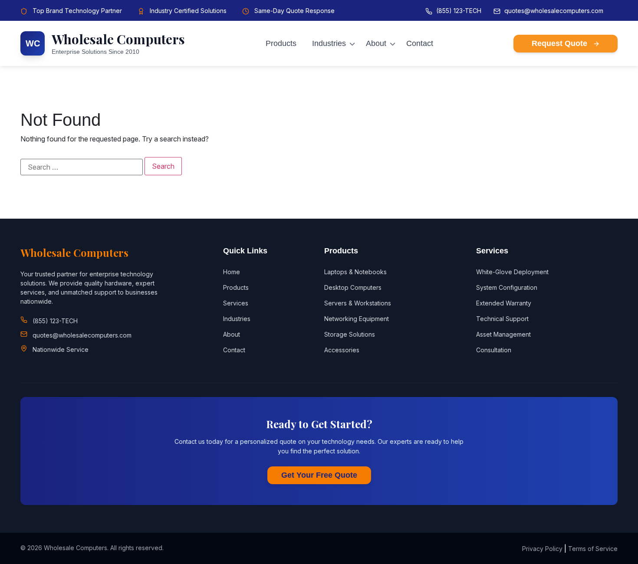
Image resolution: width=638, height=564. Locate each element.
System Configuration (506, 287)
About (376, 43)
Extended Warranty (503, 303)
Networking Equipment (356, 318)
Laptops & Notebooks (355, 271)
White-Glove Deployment (512, 271)
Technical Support (502, 318)
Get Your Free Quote (319, 475)
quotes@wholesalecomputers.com (553, 10)
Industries (329, 43)
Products (281, 43)
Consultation (493, 350)
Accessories (341, 350)
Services (235, 303)
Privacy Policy (542, 548)
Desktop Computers (352, 287)
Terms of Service (593, 548)
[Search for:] (81, 167)
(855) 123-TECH (458, 10)
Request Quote (560, 43)
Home (231, 271)
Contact (419, 43)
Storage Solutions (349, 334)
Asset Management (503, 334)
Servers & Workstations (357, 303)
